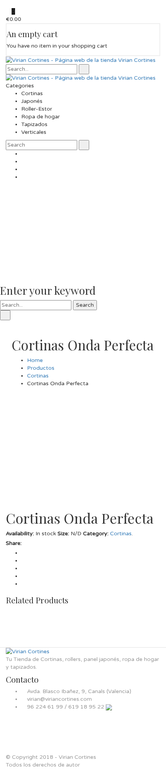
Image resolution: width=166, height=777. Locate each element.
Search (85, 305)
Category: (95, 533)
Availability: (20, 533)
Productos (40, 368)
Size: (63, 533)
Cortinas (38, 375)
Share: (14, 543)
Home (35, 360)
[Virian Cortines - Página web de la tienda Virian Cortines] (81, 59)
